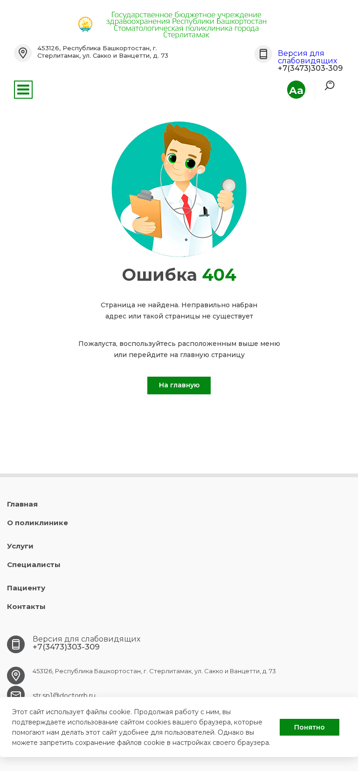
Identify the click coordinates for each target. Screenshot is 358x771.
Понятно (309, 727)
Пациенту (26, 587)
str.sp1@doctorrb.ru (64, 695)
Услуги (20, 545)
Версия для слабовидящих (307, 57)
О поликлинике (37, 522)
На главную (179, 385)
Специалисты (34, 564)
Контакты (26, 606)
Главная (22, 504)
